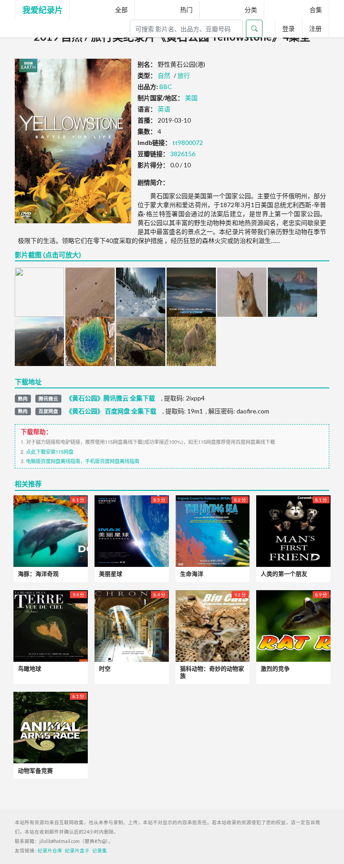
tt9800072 (187, 142)
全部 (121, 9)
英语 (164, 109)
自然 (164, 75)
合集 (316, 9)
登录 (288, 28)
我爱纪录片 (42, 10)
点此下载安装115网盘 (49, 451)
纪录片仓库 (50, 850)
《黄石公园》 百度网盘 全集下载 (111, 411)
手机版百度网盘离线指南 (112, 460)
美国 (191, 98)
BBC (165, 86)
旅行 (183, 75)
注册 (315, 28)
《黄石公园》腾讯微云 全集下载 (110, 398)
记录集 (99, 850)
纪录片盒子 (77, 850)
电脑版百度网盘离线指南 (53, 460)
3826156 (182, 153)
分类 (251, 9)
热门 (186, 9)
